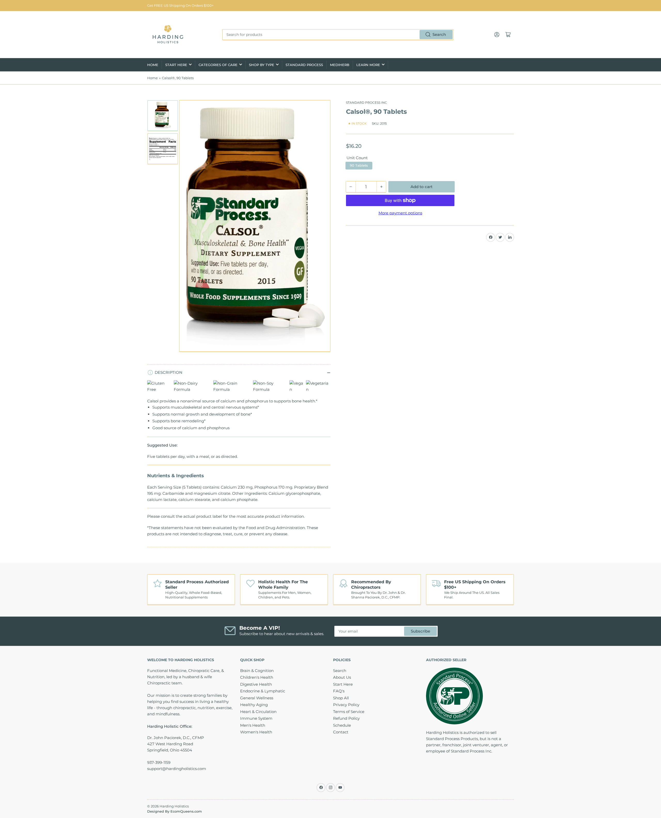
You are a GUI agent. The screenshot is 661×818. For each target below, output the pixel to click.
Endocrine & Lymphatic (262, 691)
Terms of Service (348, 711)
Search (439, 34)
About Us (342, 677)
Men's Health (252, 725)
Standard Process (304, 65)
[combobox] (337, 34)
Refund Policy (346, 718)
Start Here (176, 65)
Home (152, 65)
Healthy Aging (254, 704)
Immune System (256, 718)
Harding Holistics (174, 806)
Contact (340, 732)
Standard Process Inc (366, 102)
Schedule (342, 725)
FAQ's (338, 691)
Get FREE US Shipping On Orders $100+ (180, 5)
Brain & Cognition (257, 670)
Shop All (341, 697)
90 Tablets (359, 165)
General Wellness (256, 697)
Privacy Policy (346, 704)
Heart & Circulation (258, 711)
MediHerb (339, 65)
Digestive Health (256, 684)
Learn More (368, 65)
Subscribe (420, 631)
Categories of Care (218, 65)
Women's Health (256, 732)
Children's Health (256, 677)
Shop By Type (261, 65)
